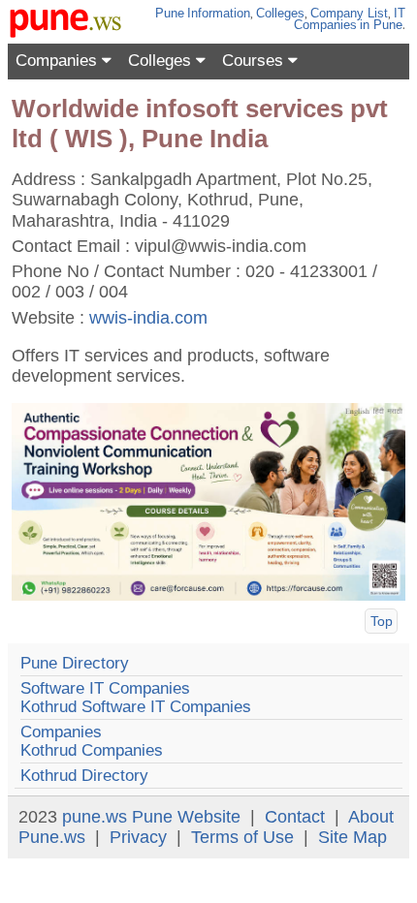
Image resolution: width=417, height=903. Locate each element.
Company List (349, 13)
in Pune (381, 24)
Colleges (280, 13)
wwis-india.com (148, 317)
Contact (295, 816)
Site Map (352, 837)
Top (381, 621)
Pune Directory (74, 663)
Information (218, 13)
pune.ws (94, 816)
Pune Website (186, 816)
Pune (169, 13)
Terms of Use (242, 837)
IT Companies (349, 19)
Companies (59, 60)
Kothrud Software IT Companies (135, 707)
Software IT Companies (105, 688)
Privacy (138, 837)
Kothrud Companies (91, 750)
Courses (255, 60)
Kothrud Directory (84, 775)
